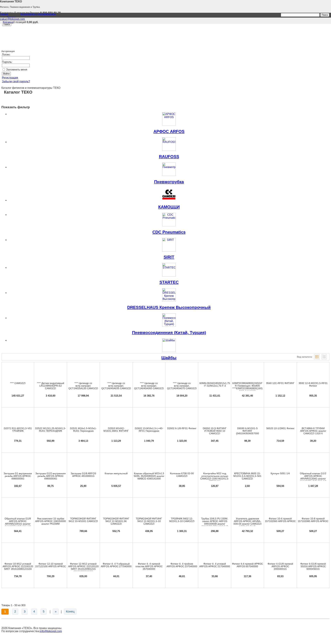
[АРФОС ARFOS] (169, 119)
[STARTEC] (169, 269)
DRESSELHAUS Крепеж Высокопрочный (169, 307)
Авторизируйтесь (148, 457)
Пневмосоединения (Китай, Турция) (169, 332)
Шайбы (169, 357)
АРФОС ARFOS (168, 131)
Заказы (11, 17)
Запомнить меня (16, 69)
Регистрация (10, 77)
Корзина (8, 22)
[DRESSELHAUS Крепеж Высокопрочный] (169, 295)
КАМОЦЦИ (169, 207)
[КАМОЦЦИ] (169, 194)
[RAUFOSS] (169, 144)
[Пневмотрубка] (169, 169)
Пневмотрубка (169, 181)
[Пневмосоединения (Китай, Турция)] (169, 320)
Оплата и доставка (37, 14)
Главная (4, 14)
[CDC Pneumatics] (169, 219)
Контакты (51, 14)
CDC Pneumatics (168, 232)
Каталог (24, 14)
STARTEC (169, 282)
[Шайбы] (169, 345)
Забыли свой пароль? (16, 81)
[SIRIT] (169, 244)
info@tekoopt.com (51, 631)
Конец (70, 611)
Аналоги (148, 418)
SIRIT (169, 257)
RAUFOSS (169, 156)
